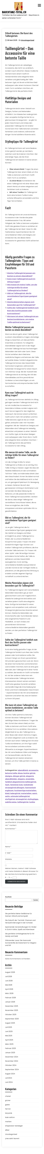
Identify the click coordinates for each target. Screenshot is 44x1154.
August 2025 (10, 1023)
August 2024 (10, 1074)
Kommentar (10, 828)
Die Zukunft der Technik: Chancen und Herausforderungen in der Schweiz (20, 921)
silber (7, 1130)
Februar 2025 (10, 1048)
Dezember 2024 (11, 1057)
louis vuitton (10, 1117)
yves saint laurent (12, 1138)
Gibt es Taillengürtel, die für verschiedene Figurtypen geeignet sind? (22, 296)
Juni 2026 (9, 981)
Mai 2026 (8, 985)
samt (34, 793)
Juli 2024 (8, 1078)
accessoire (33, 770)
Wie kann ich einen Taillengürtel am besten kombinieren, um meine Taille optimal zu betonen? (22, 319)
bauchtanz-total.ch (14, 12)
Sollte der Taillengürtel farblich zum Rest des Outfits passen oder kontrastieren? (23, 311)
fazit (7, 785)
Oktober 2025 (10, 1014)
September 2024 (12, 1069)
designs (8, 776)
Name (8, 846)
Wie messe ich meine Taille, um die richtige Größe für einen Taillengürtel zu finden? (22, 287)
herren (8, 1109)
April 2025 (9, 1040)
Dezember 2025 (11, 1006)
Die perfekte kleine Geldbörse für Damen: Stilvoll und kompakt (18, 914)
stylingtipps (32, 799)
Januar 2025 (10, 1052)
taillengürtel (22, 802)
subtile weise (10, 802)
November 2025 (11, 1010)
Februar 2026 (10, 997)
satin (7, 796)
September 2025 (12, 1019)
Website (8, 859)
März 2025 (9, 1044)
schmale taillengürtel (20, 796)
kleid (7, 793)
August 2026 (10, 972)
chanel (8, 1096)
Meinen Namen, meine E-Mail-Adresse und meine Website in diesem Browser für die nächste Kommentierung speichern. (21, 871)
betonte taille (11, 773)
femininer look (16, 785)
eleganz (21, 779)
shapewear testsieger (14, 1126)
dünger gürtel (19, 776)
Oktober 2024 (10, 1065)
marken (8, 1121)
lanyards (8, 1113)
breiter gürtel (29, 773)
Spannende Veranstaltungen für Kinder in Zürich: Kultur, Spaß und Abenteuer (21, 928)
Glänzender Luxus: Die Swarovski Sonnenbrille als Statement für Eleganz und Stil (20, 943)
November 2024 (11, 1061)
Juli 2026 (8, 976)
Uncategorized (27, 40)
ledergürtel (15, 793)
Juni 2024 (9, 1082)
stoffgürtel (10, 799)
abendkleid (23, 770)
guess (7, 1104)
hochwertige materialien (25, 790)
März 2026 (9, 993)
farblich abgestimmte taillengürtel (20, 782)
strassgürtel (21, 799)
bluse (20, 773)
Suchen (8, 897)
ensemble (30, 779)
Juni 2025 (9, 1031)
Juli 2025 (8, 1027)
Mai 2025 (8, 1035)
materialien (26, 793)
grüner (8, 1100)
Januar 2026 (10, 1002)
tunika (32, 802)
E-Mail (8, 853)
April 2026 (9, 989)
